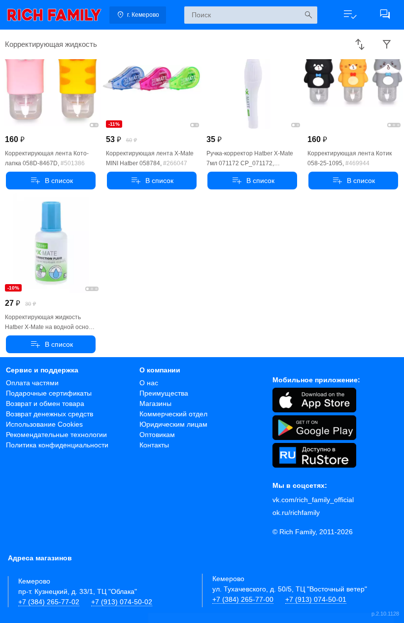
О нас (148, 383)
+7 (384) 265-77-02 (48, 602)
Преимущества (163, 393)
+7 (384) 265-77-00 (242, 599)
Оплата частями (32, 383)
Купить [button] (51, 180)
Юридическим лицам (173, 424)
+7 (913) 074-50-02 (121, 602)
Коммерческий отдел (173, 414)
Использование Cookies (44, 424)
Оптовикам (157, 435)
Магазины (155, 403)
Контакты (154, 445)
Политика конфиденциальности (57, 445)
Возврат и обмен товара (45, 403)
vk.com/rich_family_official (313, 500)
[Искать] (308, 15)
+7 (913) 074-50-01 (315, 599)
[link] (54, 14)
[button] (350, 15)
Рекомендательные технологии (56, 435)
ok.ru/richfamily (296, 512)
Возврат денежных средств (49, 414)
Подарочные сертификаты (49, 393)
